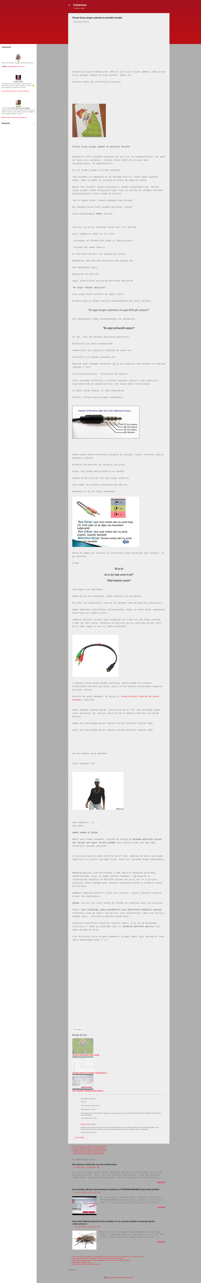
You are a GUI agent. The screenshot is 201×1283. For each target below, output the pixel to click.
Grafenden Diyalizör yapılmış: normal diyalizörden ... (90, 1150)
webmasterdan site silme (13, 66)
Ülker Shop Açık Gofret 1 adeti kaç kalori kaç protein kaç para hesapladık (97, 1258)
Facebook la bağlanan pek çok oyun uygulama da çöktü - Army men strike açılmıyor (101, 1260)
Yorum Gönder (79, 1137)
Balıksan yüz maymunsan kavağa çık (14, 117)
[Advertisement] (118, 41)
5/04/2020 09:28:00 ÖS (89, 1118)
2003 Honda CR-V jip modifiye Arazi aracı (86, 1264)
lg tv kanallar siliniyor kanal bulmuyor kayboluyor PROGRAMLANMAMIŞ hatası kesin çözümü (115, 1189)
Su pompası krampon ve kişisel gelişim (15, 91)
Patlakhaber (80, 5)
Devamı (161, 1182)
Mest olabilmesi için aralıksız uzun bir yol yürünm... (90, 1146)
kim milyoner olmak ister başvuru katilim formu (94, 1164)
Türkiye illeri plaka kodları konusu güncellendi (88, 1154)
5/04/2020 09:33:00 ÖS (89, 1132)
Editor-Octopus (86, 1124)
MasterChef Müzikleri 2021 (81, 1262)
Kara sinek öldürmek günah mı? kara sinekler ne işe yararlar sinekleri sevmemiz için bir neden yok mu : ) (108, 1257)
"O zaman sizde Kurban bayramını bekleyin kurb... (89, 1148)
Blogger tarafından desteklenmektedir (120, 1277)
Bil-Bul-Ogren (77, 1029)
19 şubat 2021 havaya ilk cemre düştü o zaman (88, 1152)
